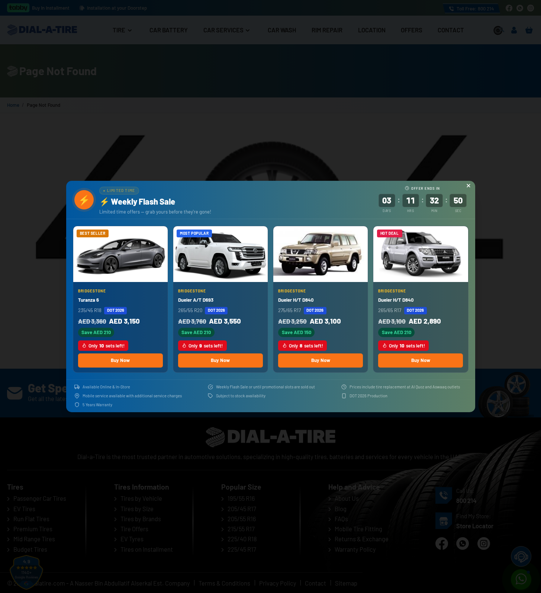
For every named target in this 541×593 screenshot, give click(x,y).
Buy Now (120, 360)
